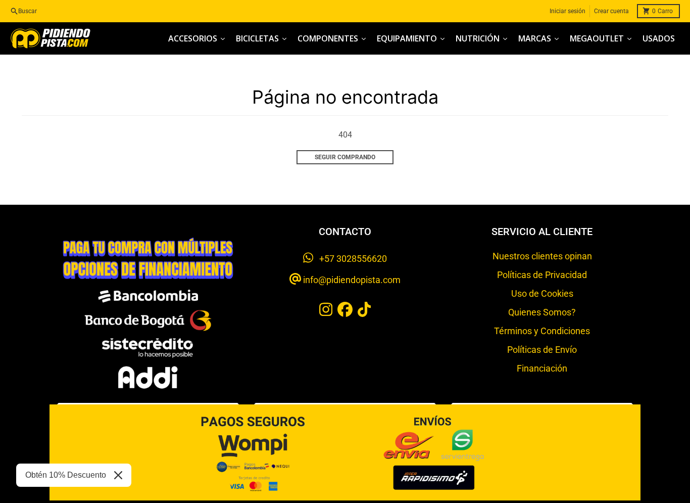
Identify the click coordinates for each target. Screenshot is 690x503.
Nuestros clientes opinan (542, 256)
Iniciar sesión (567, 11)
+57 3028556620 (350, 258)
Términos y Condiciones (542, 331)
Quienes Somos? (542, 312)
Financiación (542, 368)
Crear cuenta (611, 11)
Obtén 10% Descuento (65, 475)
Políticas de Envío (542, 349)
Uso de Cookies (542, 293)
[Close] (118, 475)
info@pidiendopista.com (351, 280)
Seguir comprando (345, 157)
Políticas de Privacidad (542, 274)
